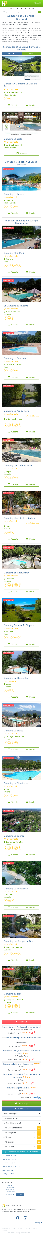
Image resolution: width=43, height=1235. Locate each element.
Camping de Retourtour (16, 572)
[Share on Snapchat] (21, 8)
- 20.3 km (8, 1170)
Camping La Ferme (14, 194)
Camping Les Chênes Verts (18, 465)
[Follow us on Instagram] (25, 1218)
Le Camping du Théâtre (16, 305)
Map (33, 53)
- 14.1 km (10, 1159)
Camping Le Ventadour (16, 888)
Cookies (20, 1194)
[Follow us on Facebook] (18, 1218)
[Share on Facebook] (13, 8)
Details (32, 105)
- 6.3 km (9, 1156)
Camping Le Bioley (13, 730)
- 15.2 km (11, 1166)
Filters (13, 53)
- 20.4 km (9, 1174)
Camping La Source (14, 835)
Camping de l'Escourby (16, 678)
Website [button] (14, 105)
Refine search (23, 1109)
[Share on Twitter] (17, 8)
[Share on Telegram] (25, 8)
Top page (37, 1223)
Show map (23, 1103)
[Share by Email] (29, 8)
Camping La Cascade (15, 358)
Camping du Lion (13, 993)
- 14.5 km (9, 1163)
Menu (36, 3)
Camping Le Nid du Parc (16, 410)
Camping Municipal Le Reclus (19, 518)
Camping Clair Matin (14, 253)
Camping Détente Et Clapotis (19, 625)
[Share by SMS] (33, 8)
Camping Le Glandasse (16, 783)
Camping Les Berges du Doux (19, 941)
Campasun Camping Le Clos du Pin (20, 85)
